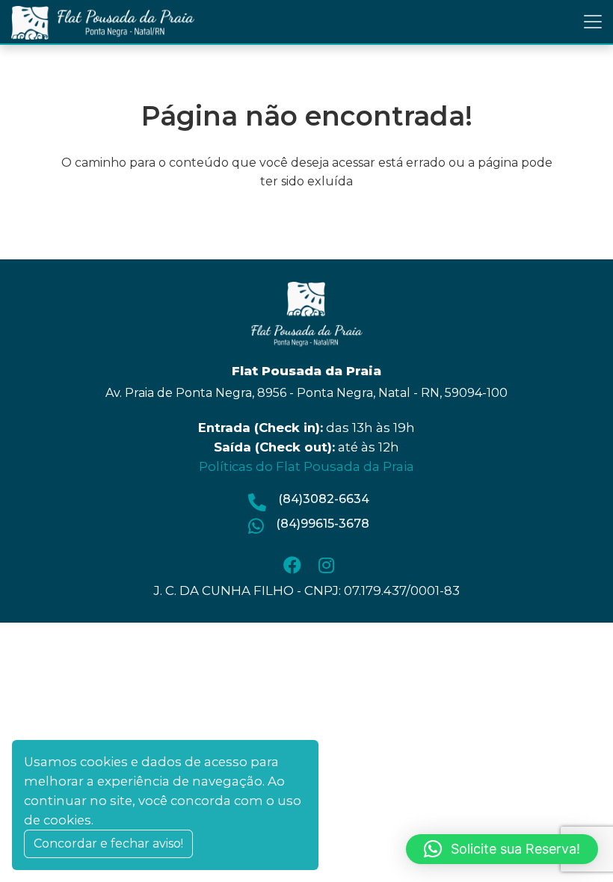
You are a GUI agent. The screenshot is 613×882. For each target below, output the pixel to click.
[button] (502, 849)
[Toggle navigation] (593, 21)
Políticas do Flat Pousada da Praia (306, 466)
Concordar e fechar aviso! (108, 843)
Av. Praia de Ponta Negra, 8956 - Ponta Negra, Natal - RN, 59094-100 (306, 393)
